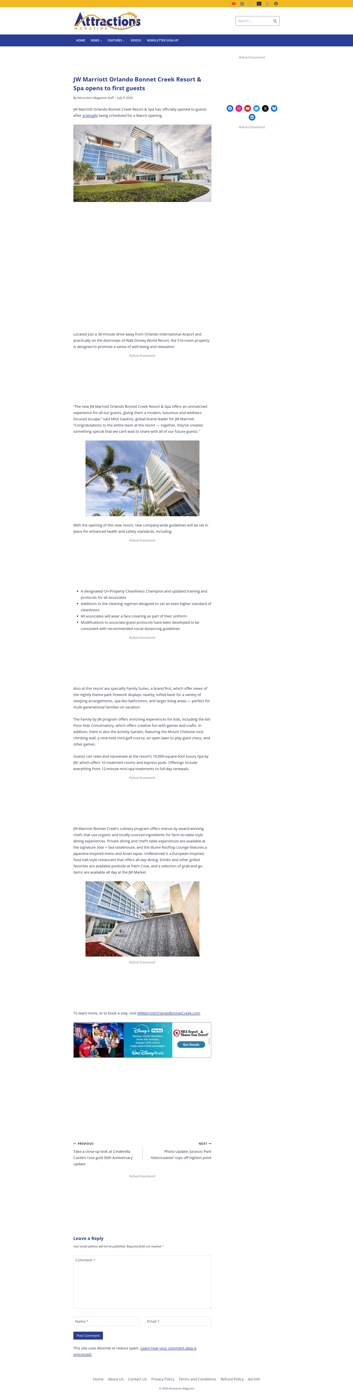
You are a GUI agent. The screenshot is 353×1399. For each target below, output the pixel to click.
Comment (85, 1260)
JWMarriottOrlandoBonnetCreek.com (168, 1013)
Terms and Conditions (197, 1379)
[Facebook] (276, 3)
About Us (116, 1379)
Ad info (254, 1379)
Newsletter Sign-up (162, 40)
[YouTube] (233, 3)
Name (81, 1321)
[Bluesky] (259, 3)
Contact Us (137, 1379)
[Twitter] (267, 3)
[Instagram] (242, 3)
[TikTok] (250, 3)
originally (90, 115)
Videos (136, 40)
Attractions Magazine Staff (95, 98)
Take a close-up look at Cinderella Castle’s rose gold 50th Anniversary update (103, 1154)
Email (153, 1321)
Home (80, 40)
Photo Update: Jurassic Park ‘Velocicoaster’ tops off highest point (180, 1151)
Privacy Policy (162, 1379)
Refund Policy (232, 1379)
